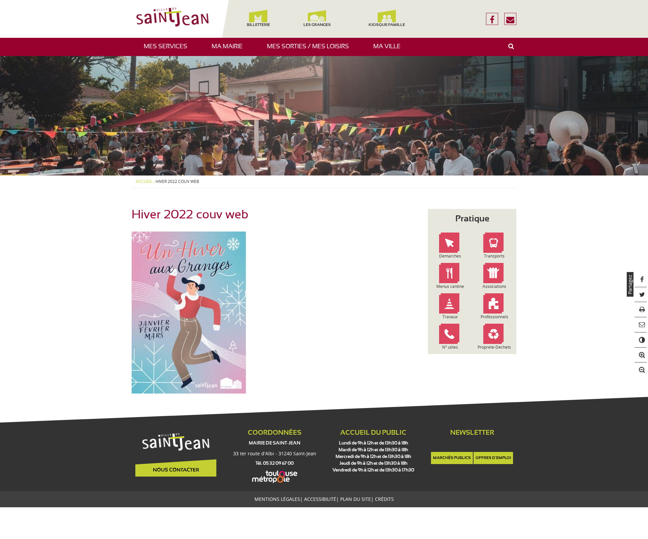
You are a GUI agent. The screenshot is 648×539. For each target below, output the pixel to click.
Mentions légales (277, 499)
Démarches (450, 256)
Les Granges (316, 25)
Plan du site (355, 499)
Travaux (450, 317)
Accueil (144, 182)
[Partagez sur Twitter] (640, 295)
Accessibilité (320, 499)
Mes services (168, 50)
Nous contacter (176, 470)
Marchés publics (452, 458)
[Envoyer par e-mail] (640, 325)
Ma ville (389, 50)
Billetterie (258, 25)
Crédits (384, 499)
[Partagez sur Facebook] (640, 279)
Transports (494, 256)
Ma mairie (230, 50)
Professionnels (494, 317)
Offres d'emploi (493, 458)
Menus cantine (450, 286)
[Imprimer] (640, 309)
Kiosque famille (387, 25)
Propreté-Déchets (494, 347)
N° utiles (450, 347)
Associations (494, 286)
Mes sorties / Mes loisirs (310, 50)
